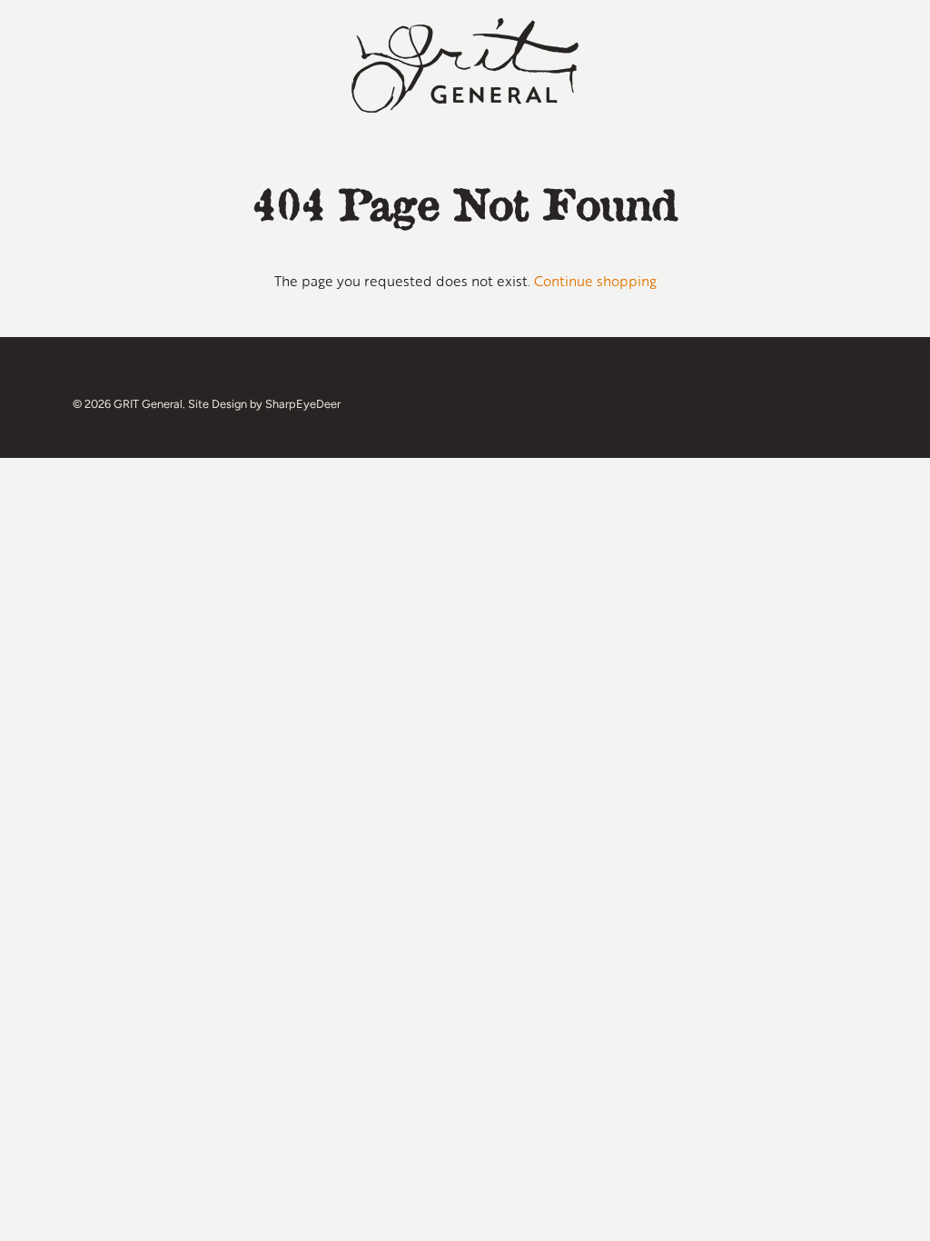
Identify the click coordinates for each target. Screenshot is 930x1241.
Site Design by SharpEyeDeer (264, 404)
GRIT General (148, 404)
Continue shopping (595, 281)
